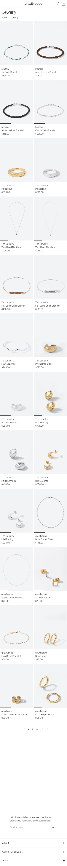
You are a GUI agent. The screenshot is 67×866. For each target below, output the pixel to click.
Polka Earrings (42, 422)
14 (42, 729)
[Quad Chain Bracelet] (50, 102)
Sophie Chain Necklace (12, 597)
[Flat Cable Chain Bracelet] (16, 277)
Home (4, 18)
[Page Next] (47, 729)
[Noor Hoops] (50, 627)
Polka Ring (6, 189)
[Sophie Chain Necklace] (16, 569)
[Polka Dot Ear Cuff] (50, 335)
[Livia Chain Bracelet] (16, 627)
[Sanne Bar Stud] (50, 569)
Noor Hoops (41, 656)
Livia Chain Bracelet (11, 656)
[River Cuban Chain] (50, 511)
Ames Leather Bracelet (46, 72)
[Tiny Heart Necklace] (16, 218)
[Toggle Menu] (4, 3)
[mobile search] (58, 3)
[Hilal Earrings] (50, 452)
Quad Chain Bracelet (45, 130)
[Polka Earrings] (50, 394)
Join (53, 827)
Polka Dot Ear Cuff (44, 364)
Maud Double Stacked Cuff (14, 714)
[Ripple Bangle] (16, 335)
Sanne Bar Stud (42, 597)
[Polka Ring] (16, 160)
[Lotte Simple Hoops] (50, 686)
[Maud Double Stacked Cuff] (16, 686)
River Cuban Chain (44, 539)
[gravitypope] (33, 4)
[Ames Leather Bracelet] (50, 43)
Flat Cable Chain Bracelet (13, 306)
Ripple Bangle (8, 364)
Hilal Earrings (41, 481)
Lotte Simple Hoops (44, 714)
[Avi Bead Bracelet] (16, 43)
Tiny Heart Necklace (11, 247)
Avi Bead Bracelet (10, 72)
